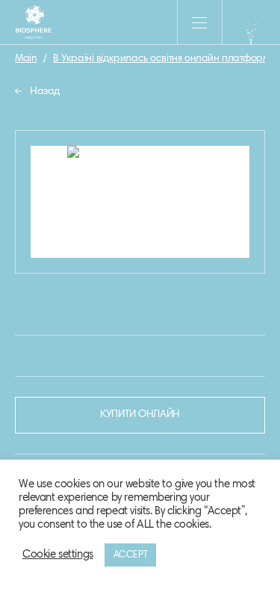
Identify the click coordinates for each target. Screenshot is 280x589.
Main (26, 59)
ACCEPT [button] (130, 555)
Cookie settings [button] (57, 555)
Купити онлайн (140, 415)
